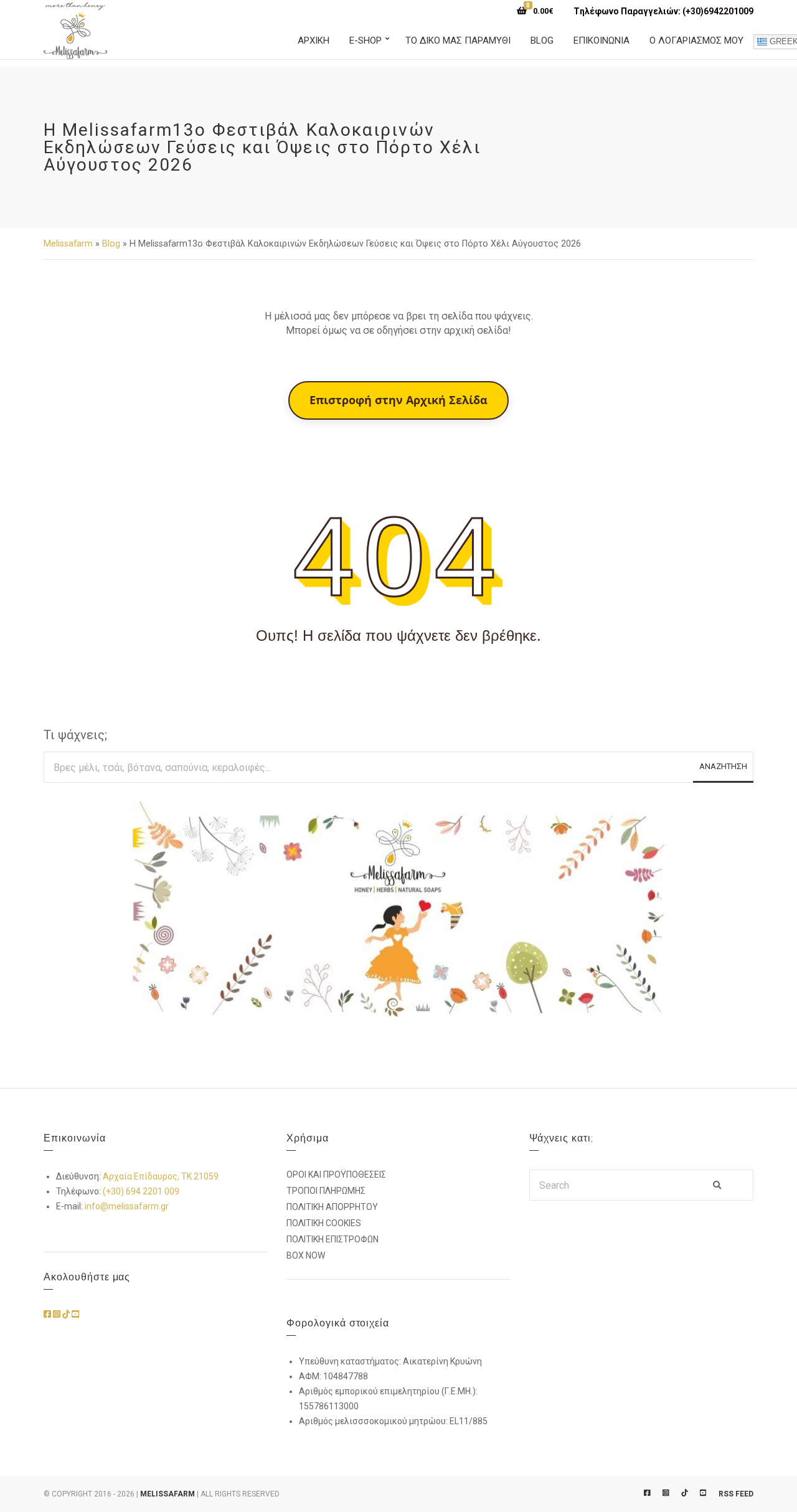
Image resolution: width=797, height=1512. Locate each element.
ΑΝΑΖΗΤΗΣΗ (723, 766)
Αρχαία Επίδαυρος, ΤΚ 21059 (161, 1176)
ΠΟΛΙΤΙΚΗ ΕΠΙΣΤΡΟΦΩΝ (332, 1239)
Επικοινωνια (601, 40)
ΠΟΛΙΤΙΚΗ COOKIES (323, 1223)
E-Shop (365, 40)
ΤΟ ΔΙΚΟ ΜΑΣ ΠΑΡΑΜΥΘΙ (458, 40)
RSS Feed (736, 1494)
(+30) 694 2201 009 (141, 1191)
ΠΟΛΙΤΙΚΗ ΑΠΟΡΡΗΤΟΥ (332, 1207)
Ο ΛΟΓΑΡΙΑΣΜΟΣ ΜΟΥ (696, 40)
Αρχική (313, 40)
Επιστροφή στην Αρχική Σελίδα (398, 399)
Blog (542, 40)
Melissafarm (68, 243)
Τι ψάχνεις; (75, 734)
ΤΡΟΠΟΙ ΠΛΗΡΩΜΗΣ (325, 1191)
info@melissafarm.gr (127, 1206)
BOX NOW (305, 1255)
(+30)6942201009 (717, 11)
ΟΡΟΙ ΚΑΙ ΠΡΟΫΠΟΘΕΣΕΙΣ (336, 1174)
